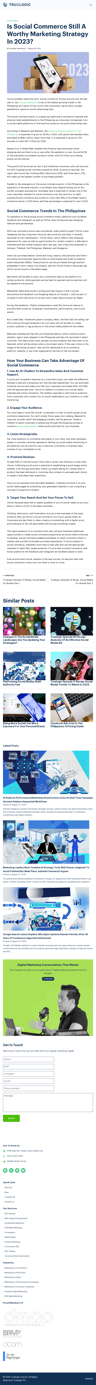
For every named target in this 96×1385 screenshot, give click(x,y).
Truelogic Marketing (17, 48)
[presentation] (24, 621)
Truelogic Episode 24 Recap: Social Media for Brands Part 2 (71, 579)
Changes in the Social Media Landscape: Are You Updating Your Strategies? (24, 640)
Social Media (12, 21)
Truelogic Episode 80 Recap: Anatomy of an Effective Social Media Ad (69, 640)
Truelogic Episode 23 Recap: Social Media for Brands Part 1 (24, 579)
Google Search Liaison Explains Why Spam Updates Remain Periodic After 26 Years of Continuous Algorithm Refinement (45, 936)
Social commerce (28, 102)
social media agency (27, 426)
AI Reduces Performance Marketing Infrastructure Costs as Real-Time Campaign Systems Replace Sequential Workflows (48, 800)
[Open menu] (90, 5)
